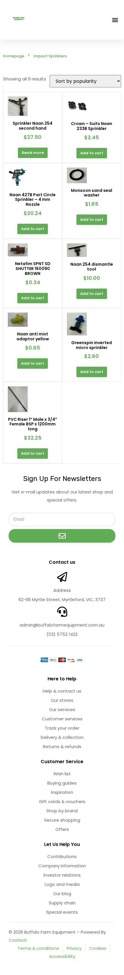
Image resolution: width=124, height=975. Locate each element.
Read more (33, 152)
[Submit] (62, 536)
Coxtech (18, 940)
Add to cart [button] (91, 153)
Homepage (13, 56)
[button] (115, 20)
